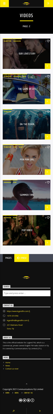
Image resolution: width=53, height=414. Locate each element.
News (7, 365)
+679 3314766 (12, 316)
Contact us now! (11, 369)
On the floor (27, 124)
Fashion (17, 41)
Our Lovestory (27, 54)
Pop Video (27, 230)
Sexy (21, 147)
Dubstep (7, 41)
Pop (24, 76)
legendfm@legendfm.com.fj (18, 320)
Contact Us (28, 393)
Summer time (27, 195)
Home (7, 362)
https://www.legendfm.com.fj (18, 311)
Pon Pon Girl (27, 159)
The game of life (27, 89)
